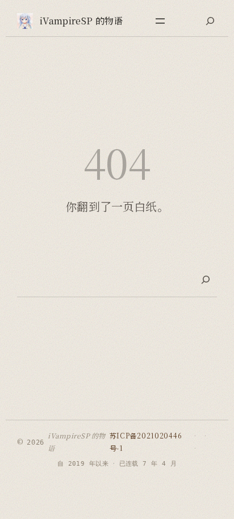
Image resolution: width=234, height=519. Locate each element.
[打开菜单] (160, 21)
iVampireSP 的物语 (81, 20)
